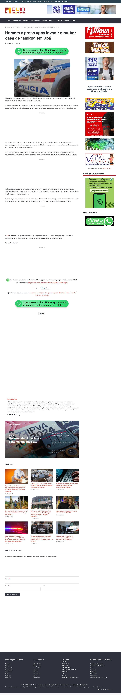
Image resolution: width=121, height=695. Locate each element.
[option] (42, 439)
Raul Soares (65, 665)
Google (47, 293)
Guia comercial (35, 20)
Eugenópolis (8, 670)
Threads (62, 293)
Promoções (65, 1)
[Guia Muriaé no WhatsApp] (42, 51)
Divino (7, 666)
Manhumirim (65, 659)
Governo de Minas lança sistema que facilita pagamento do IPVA (25, 440)
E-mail (7, 586)
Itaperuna (93, 670)
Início (8, 27)
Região (19, 27)
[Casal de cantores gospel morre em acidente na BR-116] (67, 502)
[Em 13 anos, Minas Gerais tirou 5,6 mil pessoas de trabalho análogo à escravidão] (16, 502)
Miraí (6, 673)
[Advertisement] (42, 127)
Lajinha (36, 670)
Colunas (25, 20)
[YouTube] (15, 415)
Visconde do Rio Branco (69, 677)
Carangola (8, 664)
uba (42, 314)
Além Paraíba (37, 664)
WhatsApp (45, 295)
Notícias (51, 20)
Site (45, 586)
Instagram (41, 293)
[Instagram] (17, 415)
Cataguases (37, 666)
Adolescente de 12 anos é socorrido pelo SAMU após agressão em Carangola (65, 537)
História (44, 20)
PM (8, 236)
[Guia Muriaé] (15, 10)
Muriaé (7, 677)
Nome (7, 579)
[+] (10, 677)
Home (8, 20)
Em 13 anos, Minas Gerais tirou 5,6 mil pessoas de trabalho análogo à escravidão (16, 512)
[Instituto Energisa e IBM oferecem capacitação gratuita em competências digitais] (67, 475)
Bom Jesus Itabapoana (97, 664)
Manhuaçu (37, 677)
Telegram (54, 293)
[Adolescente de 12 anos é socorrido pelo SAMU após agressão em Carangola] (67, 527)
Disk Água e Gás (26, 1)
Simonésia (65, 671)
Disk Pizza (46, 1)
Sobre (57, 685)
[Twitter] (13, 415)
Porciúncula (93, 675)
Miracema (93, 672)
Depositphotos (106, 168)
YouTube (38, 295)
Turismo (73, 20)
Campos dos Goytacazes (97, 666)
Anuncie (8, 1)
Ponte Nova (65, 663)
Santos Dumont (66, 667)
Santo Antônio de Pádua (97, 677)
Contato (15, 1)
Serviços (59, 20)
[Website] (8, 415)
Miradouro (8, 675)
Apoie (85, 685)
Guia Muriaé (10, 43)
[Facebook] (10, 415)
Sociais (67, 20)
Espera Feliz (8, 668)
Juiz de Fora (37, 668)
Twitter (73, 293)
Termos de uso (64, 685)
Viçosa (64, 675)
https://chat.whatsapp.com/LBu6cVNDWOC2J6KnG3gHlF (48, 283)
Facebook (33, 293)
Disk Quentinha (55, 1)
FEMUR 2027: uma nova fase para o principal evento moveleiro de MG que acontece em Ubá (42, 485)
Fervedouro (8, 672)
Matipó (64, 661)
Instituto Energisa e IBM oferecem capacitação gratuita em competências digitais (67, 485)
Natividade (93, 673)
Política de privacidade (76, 685)
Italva (91, 668)
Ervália (35, 675)
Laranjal (36, 672)
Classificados (17, 20)
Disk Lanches (37, 1)
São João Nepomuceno (69, 669)
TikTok (68, 293)
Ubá (63, 673)
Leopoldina (37, 673)
